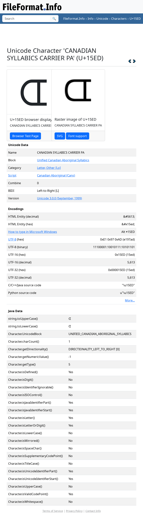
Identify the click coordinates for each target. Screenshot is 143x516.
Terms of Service (52, 511)
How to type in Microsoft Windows (32, 232)
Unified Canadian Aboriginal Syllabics (63, 160)
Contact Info (93, 511)
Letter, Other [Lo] (49, 168)
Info (90, 19)
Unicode (102, 19)
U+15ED (135, 19)
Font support (77, 136)
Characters (119, 19)
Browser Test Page (25, 136)
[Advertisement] (74, 35)
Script (12, 175)
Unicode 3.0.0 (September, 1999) (59, 198)
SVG (60, 136)
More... (130, 300)
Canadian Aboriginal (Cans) (56, 175)
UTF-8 (12, 239)
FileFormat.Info (74, 19)
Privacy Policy (74, 511)
